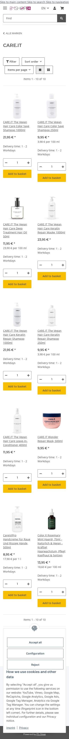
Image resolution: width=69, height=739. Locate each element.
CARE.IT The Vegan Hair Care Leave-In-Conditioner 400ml (15, 441)
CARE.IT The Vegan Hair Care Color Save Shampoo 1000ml (16, 126)
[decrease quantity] (6, 162)
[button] (54, 8)
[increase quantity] (28, 162)
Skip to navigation (57, 2)
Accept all (35, 642)
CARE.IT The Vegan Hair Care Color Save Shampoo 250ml (51, 126)
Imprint (10, 727)
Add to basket (17, 174)
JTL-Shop (41, 734)
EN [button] (43, 8)
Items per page (17, 70)
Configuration (35, 653)
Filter (12, 61)
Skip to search (36, 2)
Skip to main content (13, 2)
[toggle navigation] (5, 6)
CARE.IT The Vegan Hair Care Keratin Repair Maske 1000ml (51, 228)
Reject (35, 664)
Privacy (24, 727)
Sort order (31, 61)
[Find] (61, 18)
